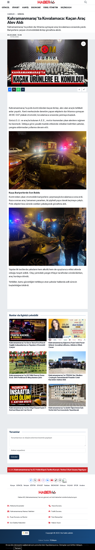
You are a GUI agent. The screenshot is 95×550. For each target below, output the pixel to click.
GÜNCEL (5, 7)
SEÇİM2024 (66, 7)
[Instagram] (43, 480)
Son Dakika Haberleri (17, 523)
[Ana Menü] (8, 2)
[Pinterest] (39, 480)
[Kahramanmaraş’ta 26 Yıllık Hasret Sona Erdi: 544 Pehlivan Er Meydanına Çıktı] (28, 362)
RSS (26, 533)
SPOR (76, 485)
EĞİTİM (33, 485)
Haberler (11, 14)
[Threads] (60, 480)
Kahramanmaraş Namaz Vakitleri (22, 511)
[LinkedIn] (47, 480)
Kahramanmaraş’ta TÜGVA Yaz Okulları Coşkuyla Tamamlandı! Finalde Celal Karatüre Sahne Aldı (65, 377)
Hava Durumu (57, 506)
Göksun (63, 485)
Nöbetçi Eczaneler (17, 506)
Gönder (14, 457)
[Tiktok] (56, 480)
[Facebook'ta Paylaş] (9, 89)
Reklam (47, 485)
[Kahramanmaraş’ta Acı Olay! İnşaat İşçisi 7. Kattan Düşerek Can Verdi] (28, 395)
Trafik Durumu (56, 511)
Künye (12, 485)
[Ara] (85, 2)
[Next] (64, 480)
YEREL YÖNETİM (50, 7)
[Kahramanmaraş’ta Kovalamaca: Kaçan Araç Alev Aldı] (47, 63)
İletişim (26, 485)
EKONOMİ (35, 7)
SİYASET (15, 7)
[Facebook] (31, 480)
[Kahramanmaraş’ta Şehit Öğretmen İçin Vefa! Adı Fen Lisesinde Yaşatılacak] (67, 395)
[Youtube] (52, 480)
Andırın (82, 485)
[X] (35, 480)
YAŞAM (70, 485)
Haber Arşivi (56, 523)
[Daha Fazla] (23, 89)
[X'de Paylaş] (14, 89)
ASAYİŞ (25, 7)
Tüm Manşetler (57, 517)
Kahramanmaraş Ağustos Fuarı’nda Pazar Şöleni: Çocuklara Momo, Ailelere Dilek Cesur (67, 345)
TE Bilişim (53, 540)
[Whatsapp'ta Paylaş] (18, 89)
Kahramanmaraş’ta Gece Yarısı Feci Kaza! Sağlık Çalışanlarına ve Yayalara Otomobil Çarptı (27, 345)
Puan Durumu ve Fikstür (18, 517)
